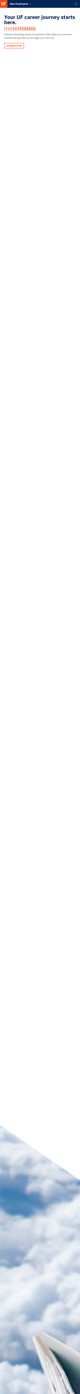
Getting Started (14, 45)
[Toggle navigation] (76, 4)
